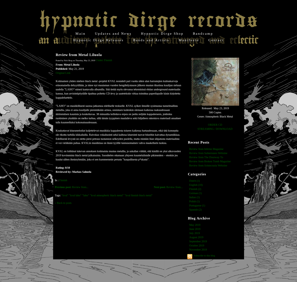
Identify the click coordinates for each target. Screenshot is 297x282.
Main (80, 33)
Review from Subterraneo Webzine (208, 153)
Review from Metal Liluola (79, 55)
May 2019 (194, 224)
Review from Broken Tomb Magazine (210, 161)
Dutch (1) (194, 180)
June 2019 (194, 229)
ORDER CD (215, 124)
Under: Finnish (104, 60)
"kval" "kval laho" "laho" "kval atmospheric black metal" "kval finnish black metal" (107, 195)
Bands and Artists (151, 40)
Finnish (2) (195, 189)
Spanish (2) (195, 209)
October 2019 (196, 245)
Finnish (63, 180)
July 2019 (194, 233)
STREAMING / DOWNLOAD (215, 128)
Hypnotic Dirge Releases (98, 40)
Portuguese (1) (197, 205)
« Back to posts (63, 202)
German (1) (195, 193)
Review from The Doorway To (206, 157)
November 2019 (198, 249)
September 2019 (198, 241)
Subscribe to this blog (204, 255)
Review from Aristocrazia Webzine (208, 165)
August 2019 (196, 237)
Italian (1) (194, 197)
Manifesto (189, 40)
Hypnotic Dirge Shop (162, 33)
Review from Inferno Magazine (206, 149)
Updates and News (113, 33)
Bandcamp (203, 33)
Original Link (63, 72)
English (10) (196, 184)
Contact (216, 40)
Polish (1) (194, 201)
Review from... (168, 187)
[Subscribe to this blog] (189, 256)
